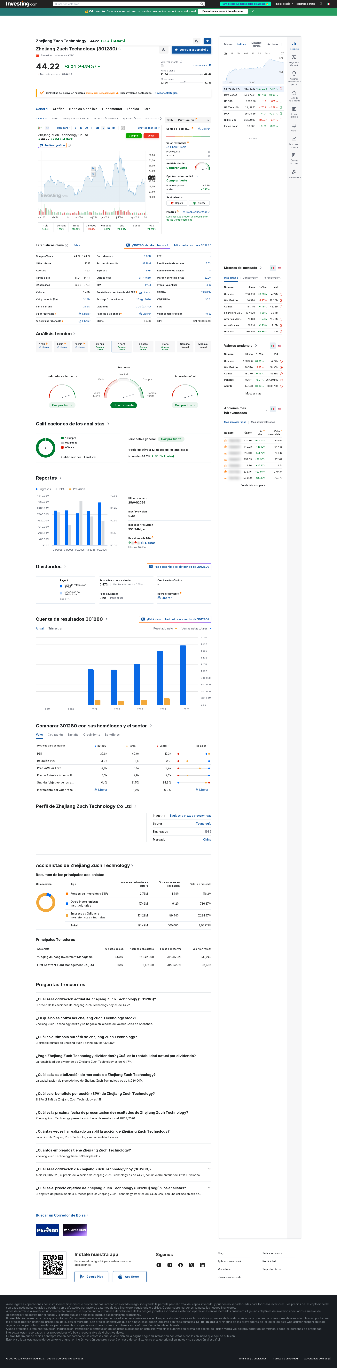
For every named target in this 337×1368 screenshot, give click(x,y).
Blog (220, 1253)
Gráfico (59, 109)
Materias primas (256, 44)
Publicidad (269, 1261)
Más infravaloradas (235, 422)
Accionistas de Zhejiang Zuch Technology (83, 865)
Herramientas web (229, 1277)
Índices (241, 44)
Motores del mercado (240, 268)
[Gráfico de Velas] (40, 128)
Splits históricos (131, 118)
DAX (226, 113)
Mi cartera (224, 1269)
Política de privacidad (285, 1358)
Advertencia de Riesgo (317, 1358)
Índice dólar (231, 126)
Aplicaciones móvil (229, 1261)
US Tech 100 (231, 107)
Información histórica (106, 118)
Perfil (55, 118)
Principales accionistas (76, 118)
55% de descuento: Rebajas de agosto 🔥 (246, 4)
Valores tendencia (238, 346)
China (207, 839)
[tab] (44, 346)
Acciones (272, 44)
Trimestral (55, 628)
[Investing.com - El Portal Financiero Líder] (21, 4)
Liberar (102, 789)
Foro (147, 109)
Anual (40, 628)
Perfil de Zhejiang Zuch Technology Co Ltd (84, 806)
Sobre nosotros (273, 1253)
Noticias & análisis (83, 109)
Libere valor (200, 65)
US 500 (228, 101)
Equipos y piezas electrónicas (190, 815)
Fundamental (112, 109)
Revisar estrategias (166, 93)
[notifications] (321, 3)
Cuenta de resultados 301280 (69, 619)
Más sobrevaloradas (263, 422)
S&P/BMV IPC (232, 88)
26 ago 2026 (143, 299)
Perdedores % (272, 277)
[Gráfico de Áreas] (47, 128)
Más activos (231, 277)
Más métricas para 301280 (192, 245)
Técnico (133, 109)
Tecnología (203, 823)
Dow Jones (230, 94)
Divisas (228, 44)
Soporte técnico (273, 1269)
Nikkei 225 (230, 119)
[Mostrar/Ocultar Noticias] (123, 128)
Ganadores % (251, 277)
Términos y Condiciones (253, 1358)
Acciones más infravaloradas (235, 410)
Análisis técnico (54, 333)
